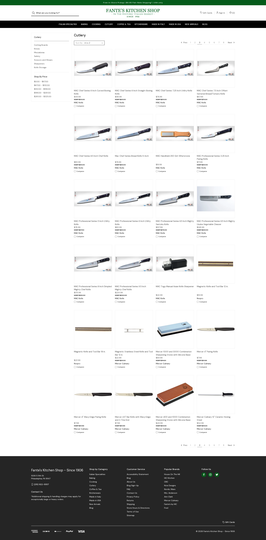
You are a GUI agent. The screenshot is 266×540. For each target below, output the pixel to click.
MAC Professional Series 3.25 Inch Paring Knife (213, 158)
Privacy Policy (133, 496)
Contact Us (132, 493)
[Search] (34, 13)
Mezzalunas (39, 52)
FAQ (128, 489)
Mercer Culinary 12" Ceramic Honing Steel (213, 419)
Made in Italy (158, 24)
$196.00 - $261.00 (42, 92)
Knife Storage (40, 67)
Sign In (222, 13)
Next (230, 42)
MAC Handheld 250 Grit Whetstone (173, 156)
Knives (37, 48)
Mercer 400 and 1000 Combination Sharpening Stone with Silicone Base (173, 419)
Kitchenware (141, 24)
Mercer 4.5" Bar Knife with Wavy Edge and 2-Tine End (133, 419)
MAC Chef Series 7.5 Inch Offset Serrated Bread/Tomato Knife (212, 92)
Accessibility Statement (138, 474)
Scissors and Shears (43, 60)
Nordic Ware (169, 489)
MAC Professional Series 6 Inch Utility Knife (133, 223)
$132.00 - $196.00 (42, 89)
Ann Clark (168, 496)
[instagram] (210, 474)
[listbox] (94, 43)
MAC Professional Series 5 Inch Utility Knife (92, 223)
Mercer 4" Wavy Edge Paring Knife (90, 417)
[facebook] (204, 474)
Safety (37, 56)
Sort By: (79, 43)
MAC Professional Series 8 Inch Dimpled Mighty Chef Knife (93, 288)
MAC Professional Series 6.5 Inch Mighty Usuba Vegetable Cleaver (216, 223)
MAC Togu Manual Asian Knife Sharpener (175, 286)
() (233, 13)
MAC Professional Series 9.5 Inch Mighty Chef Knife (130, 288)
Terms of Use (133, 511)
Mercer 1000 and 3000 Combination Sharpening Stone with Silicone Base (174, 353)
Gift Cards (207, 13)
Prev (185, 42)
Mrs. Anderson (170, 493)
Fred (166, 508)
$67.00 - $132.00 (42, 85)
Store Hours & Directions (138, 508)
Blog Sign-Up (133, 485)
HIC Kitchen (169, 478)
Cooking (96, 24)
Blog (204, 24)
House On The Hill (172, 474)
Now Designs (170, 485)
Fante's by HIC (170, 504)
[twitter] (217, 474)
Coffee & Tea (124, 24)
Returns (130, 500)
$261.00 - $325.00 (42, 96)
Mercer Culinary (171, 500)
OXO (166, 481)
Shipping (131, 504)
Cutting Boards (41, 45)
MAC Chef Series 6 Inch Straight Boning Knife (134, 92)
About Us (131, 481)
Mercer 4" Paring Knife (207, 351)
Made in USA (175, 24)
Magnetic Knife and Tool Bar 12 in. (212, 286)
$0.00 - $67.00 (41, 81)
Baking (84, 24)
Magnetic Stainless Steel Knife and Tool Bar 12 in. (134, 353)
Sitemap (131, 515)
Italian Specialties (68, 24)
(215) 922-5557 (41, 484)
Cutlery (109, 24)
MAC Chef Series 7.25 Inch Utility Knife (174, 90)
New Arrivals (191, 24)
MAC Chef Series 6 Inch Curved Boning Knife (92, 92)
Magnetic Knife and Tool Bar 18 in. (89, 351)
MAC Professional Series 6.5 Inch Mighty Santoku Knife (175, 223)
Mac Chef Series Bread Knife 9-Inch (132, 156)
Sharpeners (39, 63)
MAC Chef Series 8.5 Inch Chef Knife (91, 156)
